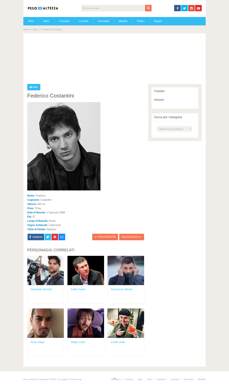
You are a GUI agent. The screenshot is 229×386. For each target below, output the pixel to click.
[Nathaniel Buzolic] (45, 270)
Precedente (107, 237)
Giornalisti (103, 21)
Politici (141, 21)
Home (26, 29)
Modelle (123, 21)
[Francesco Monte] (125, 270)
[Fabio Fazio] (85, 270)
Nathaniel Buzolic (41, 289)
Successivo (130, 237)
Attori (31, 21)
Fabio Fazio (78, 289)
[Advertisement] (114, 60)
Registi (158, 21)
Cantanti (83, 21)
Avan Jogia (37, 342)
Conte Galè (118, 342)
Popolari (159, 91)
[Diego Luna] (85, 323)
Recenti (159, 99)
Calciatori (64, 21)
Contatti (129, 379)
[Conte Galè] (125, 323)
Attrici (46, 21)
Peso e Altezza (30, 379)
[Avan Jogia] (45, 323)
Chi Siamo (116, 379)
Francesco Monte (121, 289)
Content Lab (75, 379)
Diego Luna (78, 342)
